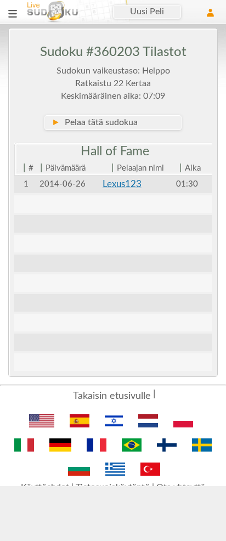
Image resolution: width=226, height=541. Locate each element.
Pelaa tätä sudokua (95, 122)
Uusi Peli (147, 11)
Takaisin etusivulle (112, 396)
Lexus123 (122, 184)
